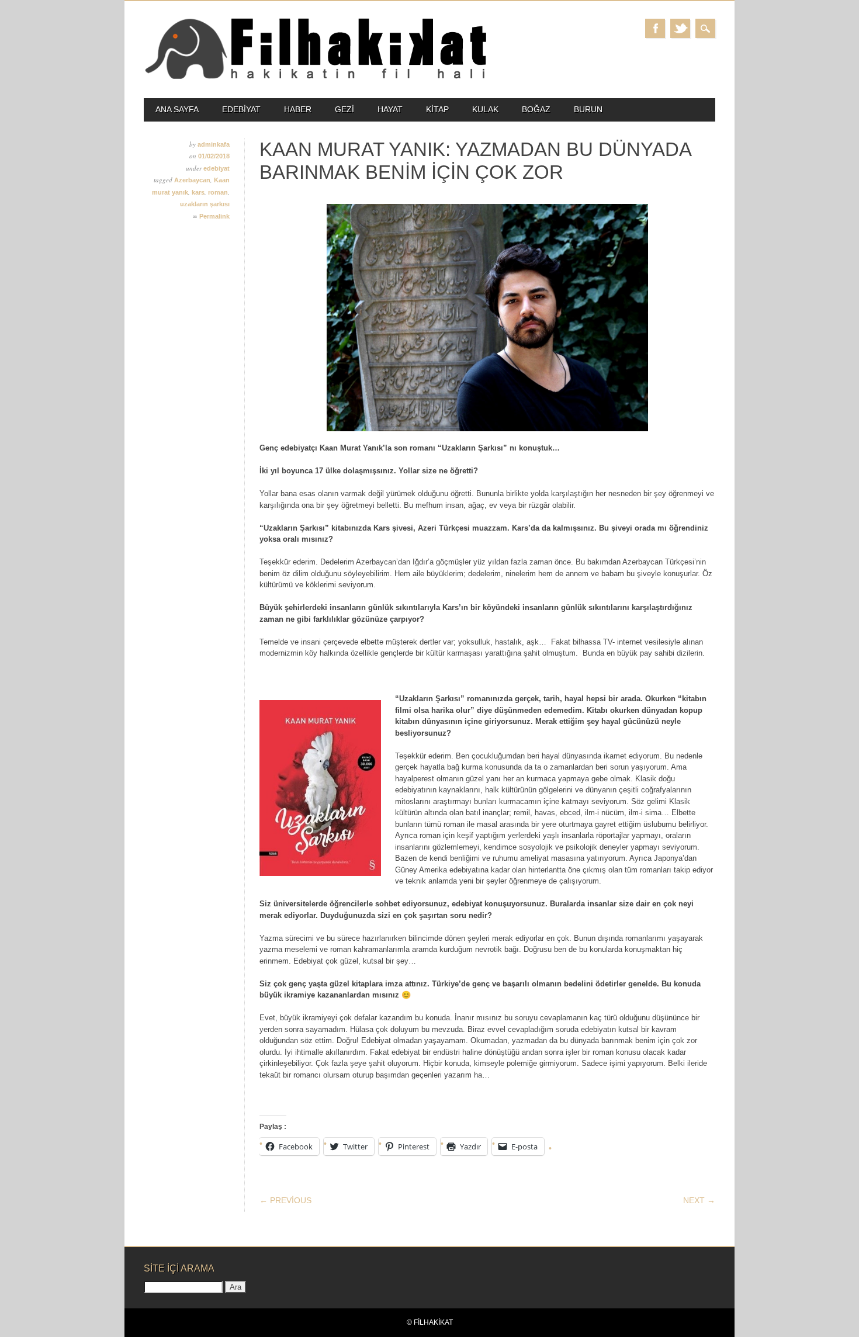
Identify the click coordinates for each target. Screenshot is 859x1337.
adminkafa (214, 144)
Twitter (680, 28)
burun (588, 109)
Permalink (214, 216)
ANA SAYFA (177, 109)
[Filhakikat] (315, 78)
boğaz (536, 109)
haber (297, 109)
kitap (437, 109)
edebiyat (241, 109)
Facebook (655, 28)
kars (198, 192)
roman (218, 192)
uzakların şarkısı (205, 203)
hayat (390, 109)
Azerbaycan (192, 179)
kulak (485, 109)
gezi (344, 109)
